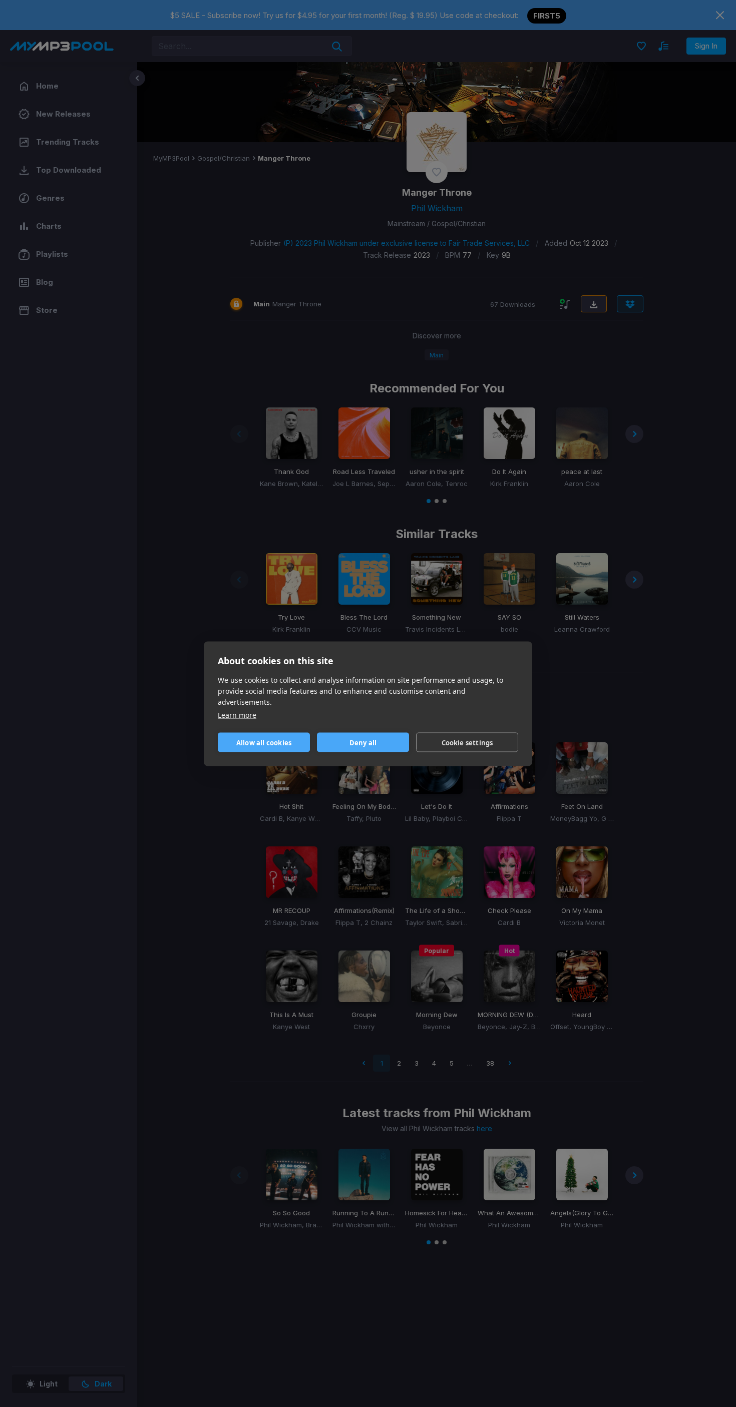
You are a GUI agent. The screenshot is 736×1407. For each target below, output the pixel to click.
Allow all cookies (263, 742)
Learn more (237, 714)
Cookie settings (467, 742)
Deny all (363, 742)
